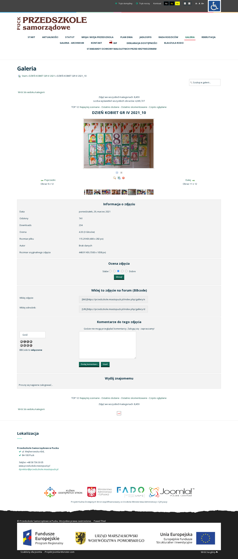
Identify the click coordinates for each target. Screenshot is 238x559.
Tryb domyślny (125, 3)
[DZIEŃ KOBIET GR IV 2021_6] (97, 191)
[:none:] (21, 345)
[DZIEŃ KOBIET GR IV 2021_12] (150, 191)
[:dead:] (31, 345)
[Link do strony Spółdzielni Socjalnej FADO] (130, 491)
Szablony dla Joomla (31, 551)
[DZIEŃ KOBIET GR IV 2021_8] (116, 191)
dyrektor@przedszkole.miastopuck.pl (38, 469)
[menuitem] (31, 37)
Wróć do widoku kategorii (31, 92)
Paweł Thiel (100, 521)
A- (196, 3)
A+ (202, 3)
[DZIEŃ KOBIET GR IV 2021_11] (141, 191)
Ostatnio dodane (110, 107)
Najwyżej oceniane (90, 107)
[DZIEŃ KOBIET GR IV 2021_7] (106, 191)
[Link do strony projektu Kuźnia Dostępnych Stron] (63, 491)
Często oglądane (158, 107)
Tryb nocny (144, 3)
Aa (166, 3)
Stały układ (184, 3)
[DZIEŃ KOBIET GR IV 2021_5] (89, 191)
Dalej (188, 180)
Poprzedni (49, 180)
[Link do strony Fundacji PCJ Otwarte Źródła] (172, 491)
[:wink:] (31, 341)
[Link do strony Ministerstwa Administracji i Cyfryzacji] (100, 491)
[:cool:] (24, 341)
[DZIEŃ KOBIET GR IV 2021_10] (119, 167)
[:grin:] (27, 341)
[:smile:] (21, 341)
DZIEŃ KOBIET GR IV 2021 (42, 75)
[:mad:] (24, 345)
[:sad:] (27, 345)
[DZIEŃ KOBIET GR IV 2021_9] (124, 191)
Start (24, 75)
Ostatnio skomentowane (134, 107)
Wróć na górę (208, 552)
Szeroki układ (189, 3)
